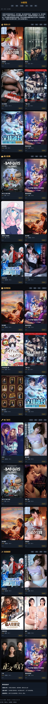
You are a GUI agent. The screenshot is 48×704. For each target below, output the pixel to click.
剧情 (41, 24)
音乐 (36, 419)
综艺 (27, 5)
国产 (32, 156)
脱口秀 (40, 419)
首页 (12, 5)
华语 (31, 288)
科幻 (37, 24)
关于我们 (2, 702)
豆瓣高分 (44, 288)
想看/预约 (20, 66)
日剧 (41, 156)
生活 (45, 419)
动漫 (31, 5)
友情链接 (10, 702)
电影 (17, 5)
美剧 (37, 156)
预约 (36, 5)
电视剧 (21, 5)
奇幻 (45, 551)
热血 (32, 551)
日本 (39, 288)
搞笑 (41, 551)
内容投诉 (15, 702)
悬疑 (45, 156)
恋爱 (37, 551)
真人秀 (31, 419)
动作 (32, 24)
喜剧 (45, 24)
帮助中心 (6, 702)
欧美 (35, 288)
